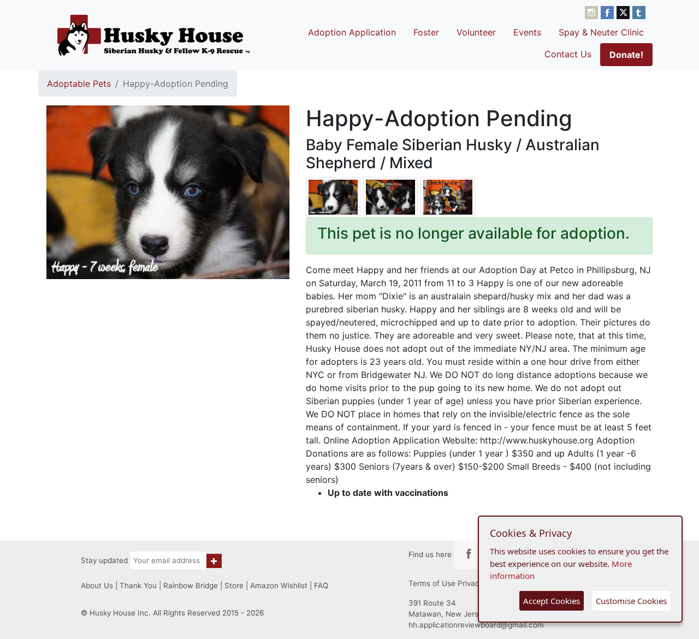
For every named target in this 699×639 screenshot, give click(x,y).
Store (234, 585)
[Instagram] (593, 11)
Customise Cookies (631, 600)
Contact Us (567, 54)
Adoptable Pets (79, 83)
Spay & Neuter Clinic (601, 32)
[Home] (153, 35)
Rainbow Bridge (190, 585)
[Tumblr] (638, 11)
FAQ (321, 585)
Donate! (626, 54)
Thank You (138, 585)
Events (527, 32)
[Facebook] (609, 11)
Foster (426, 32)
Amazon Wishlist (278, 585)
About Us (97, 585)
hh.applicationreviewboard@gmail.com (476, 624)
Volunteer (476, 32)
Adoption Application (352, 32)
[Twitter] (624, 11)
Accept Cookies (551, 600)
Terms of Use (431, 583)
